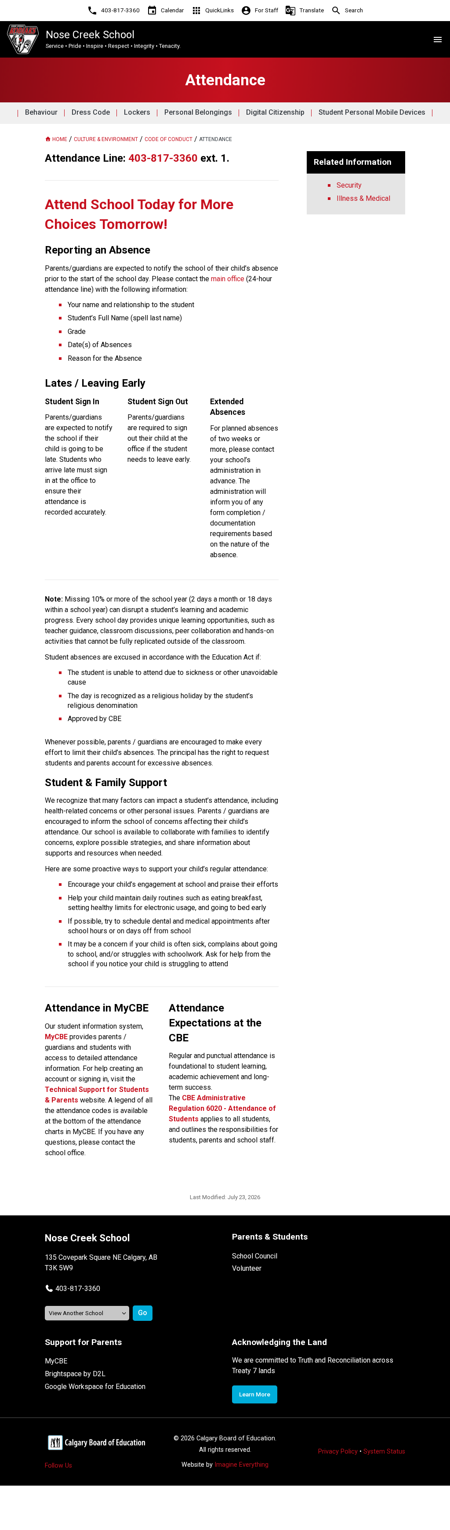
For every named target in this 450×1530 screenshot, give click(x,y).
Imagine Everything (241, 1464)
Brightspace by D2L (75, 1374)
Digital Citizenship (275, 112)
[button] (72, 1288)
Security (349, 185)
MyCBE (56, 1361)
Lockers (137, 112)
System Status (384, 1451)
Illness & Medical (363, 198)
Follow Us (58, 1465)
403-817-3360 (77, 1288)
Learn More (254, 1394)
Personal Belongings (198, 112)
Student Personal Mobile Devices (372, 112)
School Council (254, 1256)
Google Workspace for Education (95, 1386)
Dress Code (91, 112)
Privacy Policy (338, 1451)
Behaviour (41, 112)
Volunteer (246, 1268)
